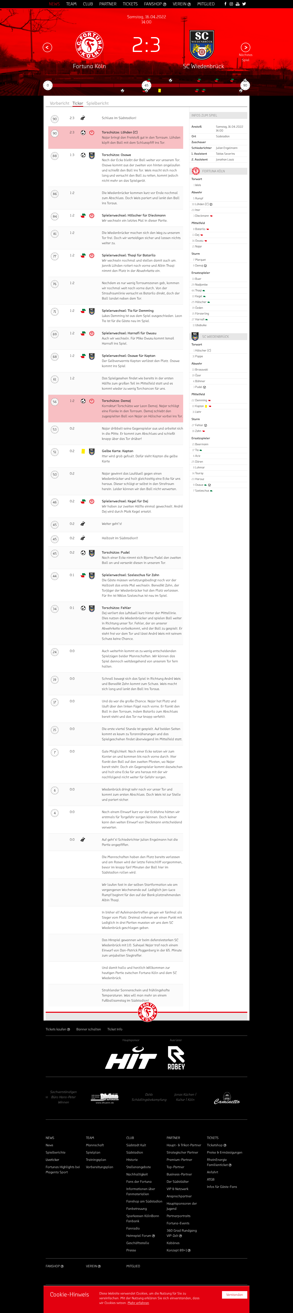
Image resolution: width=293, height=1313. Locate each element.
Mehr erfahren (138, 1303)
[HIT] (131, 1058)
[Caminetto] (186, 1098)
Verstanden (234, 1294)
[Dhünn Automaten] (64, 1098)
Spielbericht (97, 103)
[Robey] (176, 1058)
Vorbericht (59, 103)
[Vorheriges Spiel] (47, 47)
